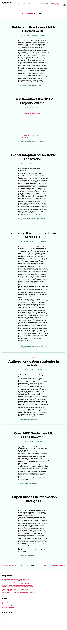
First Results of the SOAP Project (31, 113)
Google (45, 343)
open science (23, 586)
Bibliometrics (28, 579)
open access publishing (37, 141)
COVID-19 (3, 582)
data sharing (12, 582)
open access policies (14, 585)
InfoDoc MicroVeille (7, 2)
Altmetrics (13, 579)
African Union (22, 555)
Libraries (27, 555)
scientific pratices (37, 85)
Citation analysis (27, 580)
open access (30, 141)
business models (14, 580)
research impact (6, 589)
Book (21, 343)
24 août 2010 (39, 369)
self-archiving (25, 592)
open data (4, 586)
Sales (25, 347)
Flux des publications (7, 604)
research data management (20, 588)
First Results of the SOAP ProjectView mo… (33, 101)
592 (28, 565)
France (21, 582)
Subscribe (57, 4)
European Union (23, 141)
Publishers (22, 347)
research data (9, 588)
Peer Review (30, 586)
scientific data (4, 592)
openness (8, 586)
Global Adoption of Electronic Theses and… (33, 157)
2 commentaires (43, 241)
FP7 (27, 141)
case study (21, 580)
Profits (45, 346)
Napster (42, 346)
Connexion (5, 602)
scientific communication (29, 85)
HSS (30, 582)
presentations (31, 135)
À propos (42, 3)
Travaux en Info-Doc (7, 616)
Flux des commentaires (8, 605)
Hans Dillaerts (26, 35)
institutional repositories (7, 583)
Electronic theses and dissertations (26, 218)
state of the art (31, 592)
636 (44, 565)
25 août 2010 (39, 107)
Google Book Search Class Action (26, 345)
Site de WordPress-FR (8, 607)
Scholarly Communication (15, 589)
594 (37, 565)
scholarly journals (24, 589)
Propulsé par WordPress (21, 627)
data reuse (7, 582)
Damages (34, 343)
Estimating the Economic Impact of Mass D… (33, 235)
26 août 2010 (34, 35)
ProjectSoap (25, 137)
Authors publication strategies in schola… (33, 363)
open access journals (6, 585)
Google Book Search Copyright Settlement (32, 346)
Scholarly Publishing (8, 591)
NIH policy (22, 85)
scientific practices (11, 592)
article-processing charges (20, 579)
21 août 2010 (39, 505)
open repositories (35, 483)
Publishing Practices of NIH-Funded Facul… (33, 29)
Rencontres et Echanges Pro (9, 619)
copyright (30, 343)
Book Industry (25, 343)
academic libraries (6, 579)
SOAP (44, 141)
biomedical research (7, 580)
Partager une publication (54, 3)
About (46, 3)
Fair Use (42, 343)
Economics (38, 343)
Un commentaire (43, 35)
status (33, 23)
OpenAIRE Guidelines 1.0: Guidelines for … (33, 435)
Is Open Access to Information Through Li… (33, 499)
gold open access (26, 582)
